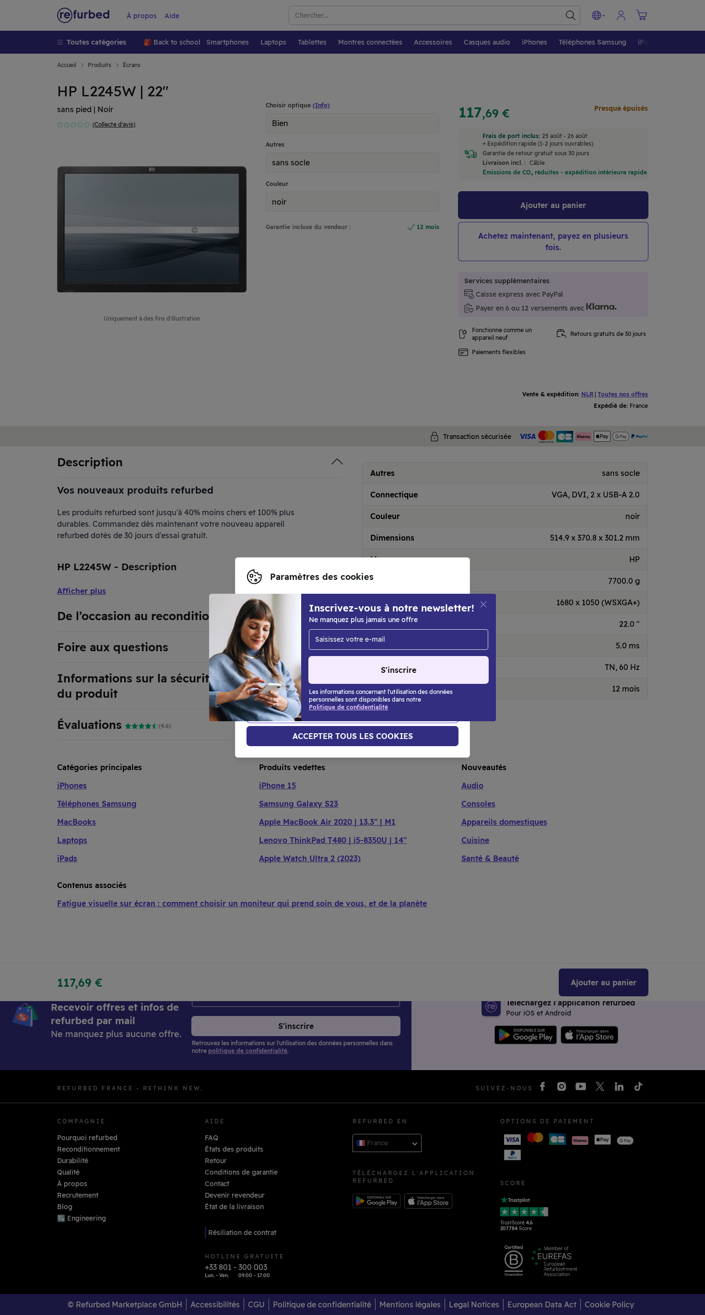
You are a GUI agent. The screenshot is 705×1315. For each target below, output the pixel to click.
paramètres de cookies (285, 657)
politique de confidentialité (292, 667)
